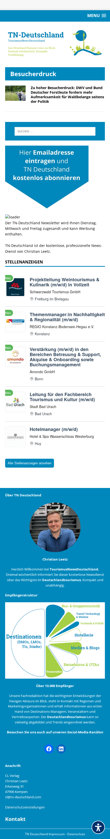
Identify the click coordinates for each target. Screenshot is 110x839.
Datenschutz (76, 834)
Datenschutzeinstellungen (25, 807)
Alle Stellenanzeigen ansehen (29, 463)
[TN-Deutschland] (55, 42)
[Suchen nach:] (55, 131)
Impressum (57, 834)
